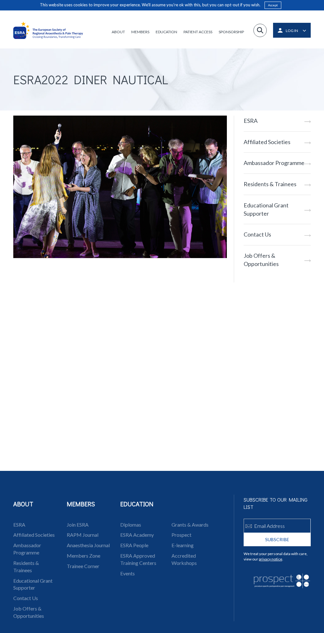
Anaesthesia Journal (88, 545)
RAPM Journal (82, 535)
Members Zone (83, 556)
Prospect (181, 535)
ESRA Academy (137, 535)
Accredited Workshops (184, 559)
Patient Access (198, 31)
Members (140, 31)
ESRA (251, 120)
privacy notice (270, 559)
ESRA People (134, 545)
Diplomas (130, 525)
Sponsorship (231, 31)
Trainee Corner (83, 566)
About (118, 31)
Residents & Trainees (270, 183)
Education (166, 31)
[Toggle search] (260, 30)
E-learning (182, 545)
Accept (273, 5)
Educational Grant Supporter (266, 209)
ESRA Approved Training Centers (138, 559)
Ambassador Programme (274, 162)
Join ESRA (78, 525)
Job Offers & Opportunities (261, 259)
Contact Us (257, 234)
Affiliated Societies (267, 141)
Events (127, 573)
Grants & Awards (190, 525)
